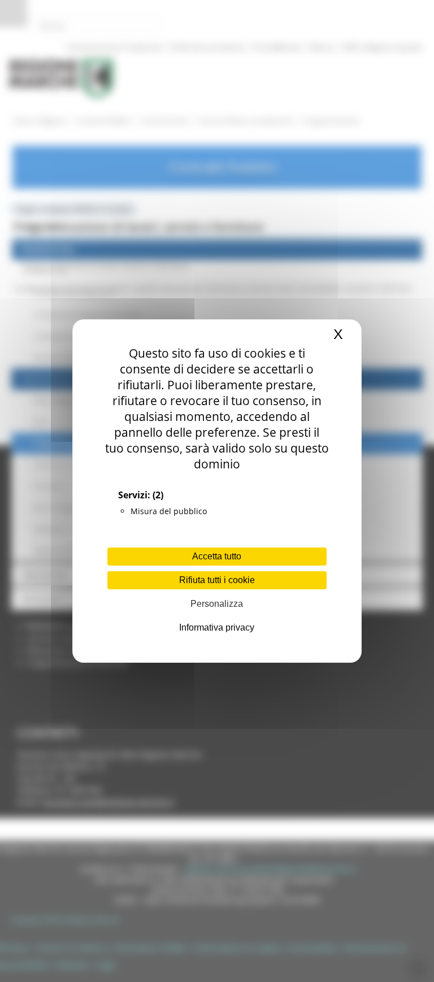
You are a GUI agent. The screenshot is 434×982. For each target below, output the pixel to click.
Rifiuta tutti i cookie (217, 580)
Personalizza (216, 604)
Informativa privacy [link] (216, 627)
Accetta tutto (216, 556)
